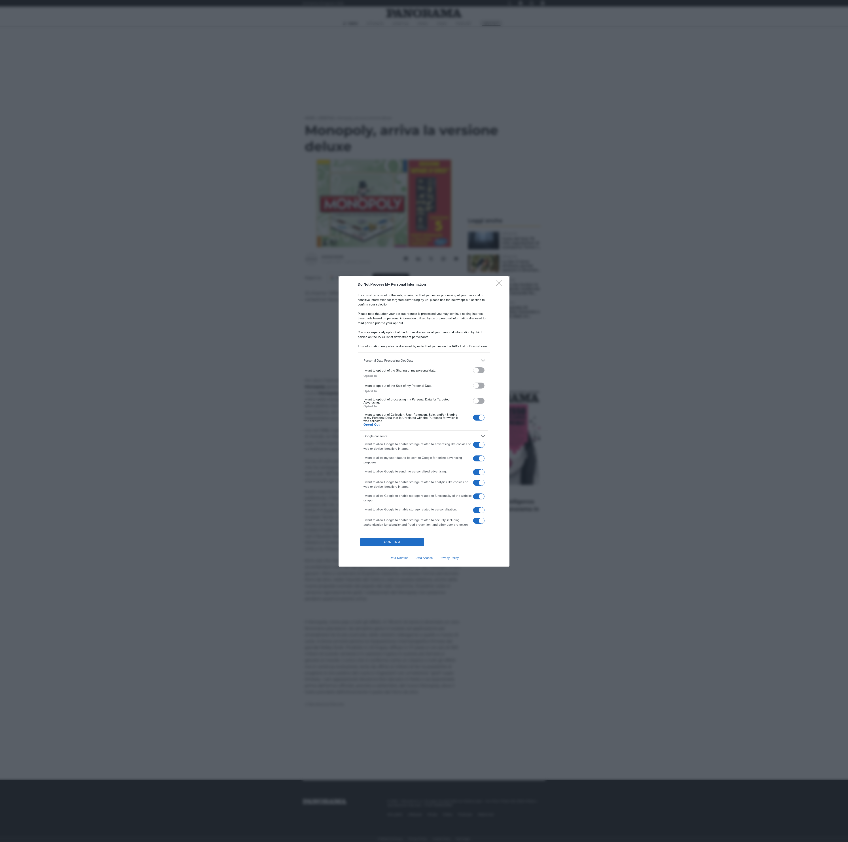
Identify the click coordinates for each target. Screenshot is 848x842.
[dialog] (424, 421)
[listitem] (424, 360)
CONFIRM (392, 542)
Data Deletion (399, 557)
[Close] (500, 285)
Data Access (424, 557)
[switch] (479, 370)
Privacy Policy (449, 557)
